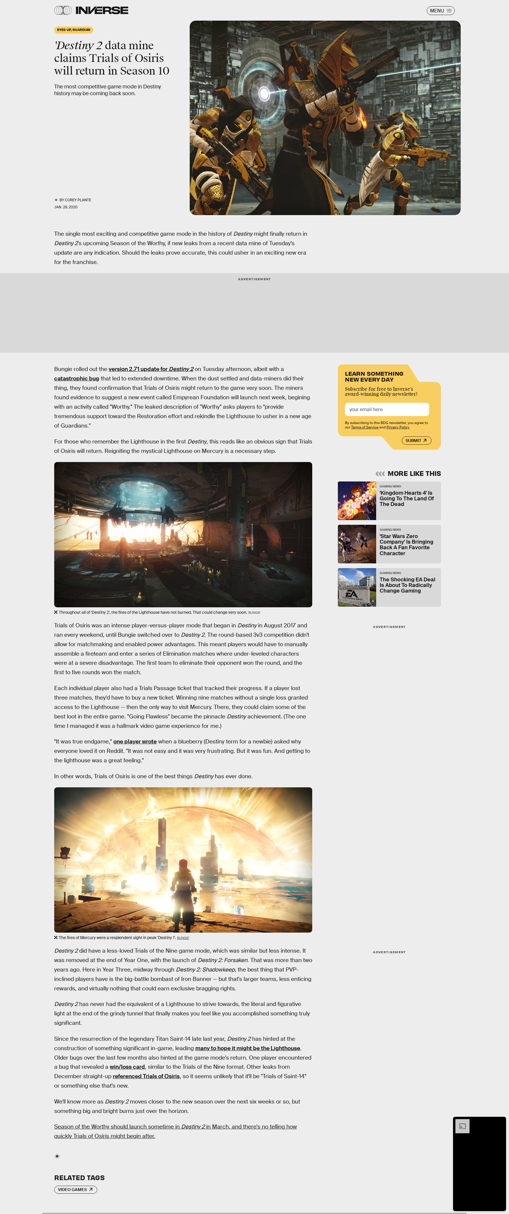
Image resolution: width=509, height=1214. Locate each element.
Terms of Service (365, 427)
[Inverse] (102, 10)
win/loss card (127, 1067)
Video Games (72, 1189)
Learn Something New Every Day (374, 376)
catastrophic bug (76, 378)
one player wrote (135, 741)
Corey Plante (78, 200)
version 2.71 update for (151, 369)
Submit (413, 440)
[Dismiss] (499, 1122)
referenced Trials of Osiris (146, 1076)
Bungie (183, 938)
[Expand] (459, 1122)
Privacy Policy (397, 427)
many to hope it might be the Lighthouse (247, 1048)
